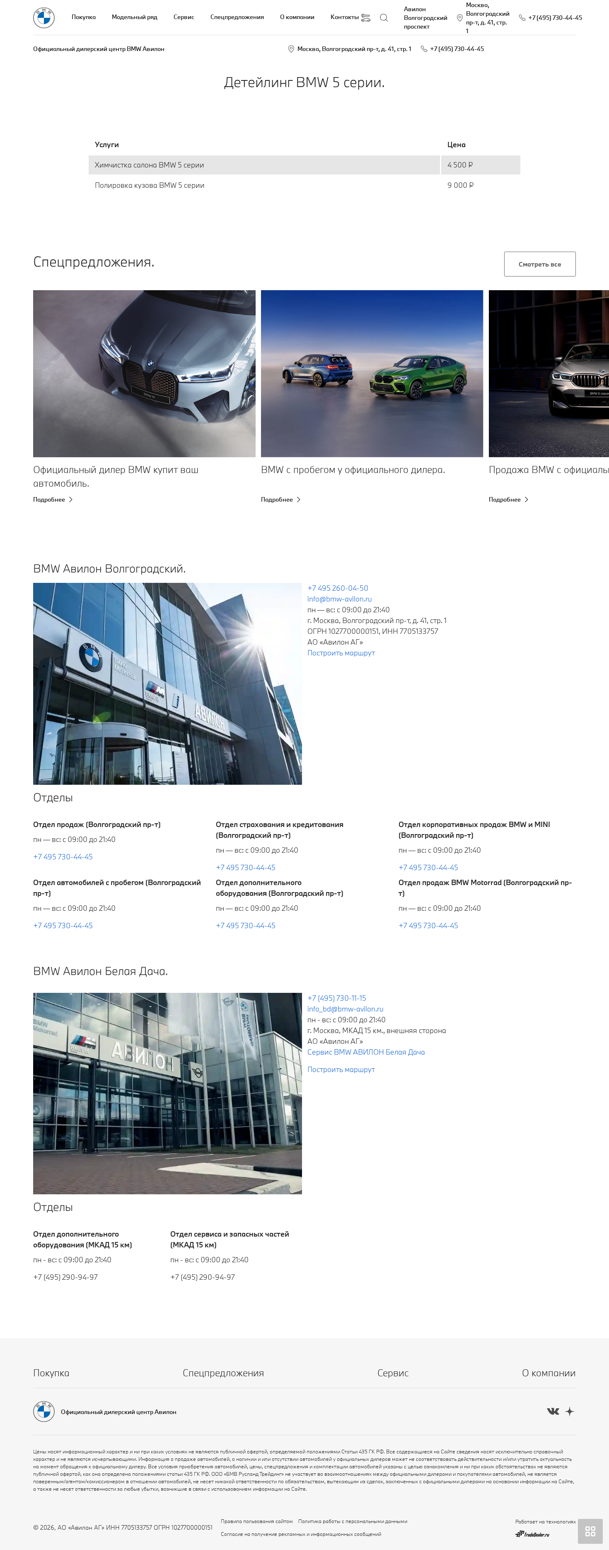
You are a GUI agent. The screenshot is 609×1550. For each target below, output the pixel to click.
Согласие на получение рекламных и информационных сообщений (301, 1534)
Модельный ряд (134, 17)
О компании (297, 17)
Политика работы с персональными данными (352, 1521)
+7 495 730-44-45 (63, 856)
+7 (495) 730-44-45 (457, 49)
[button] (53, 374)
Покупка (84, 17)
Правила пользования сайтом (257, 1521)
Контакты (345, 17)
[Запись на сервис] (366, 18)
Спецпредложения (237, 17)
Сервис (184, 17)
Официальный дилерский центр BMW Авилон (98, 49)
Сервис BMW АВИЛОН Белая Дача (366, 1052)
